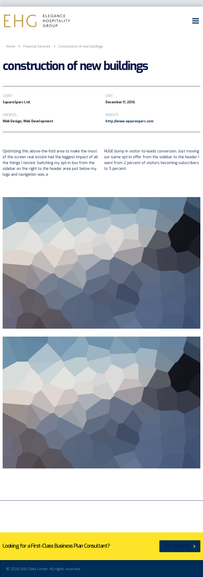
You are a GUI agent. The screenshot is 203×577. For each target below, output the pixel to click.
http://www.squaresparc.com (129, 121)
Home (10, 46)
